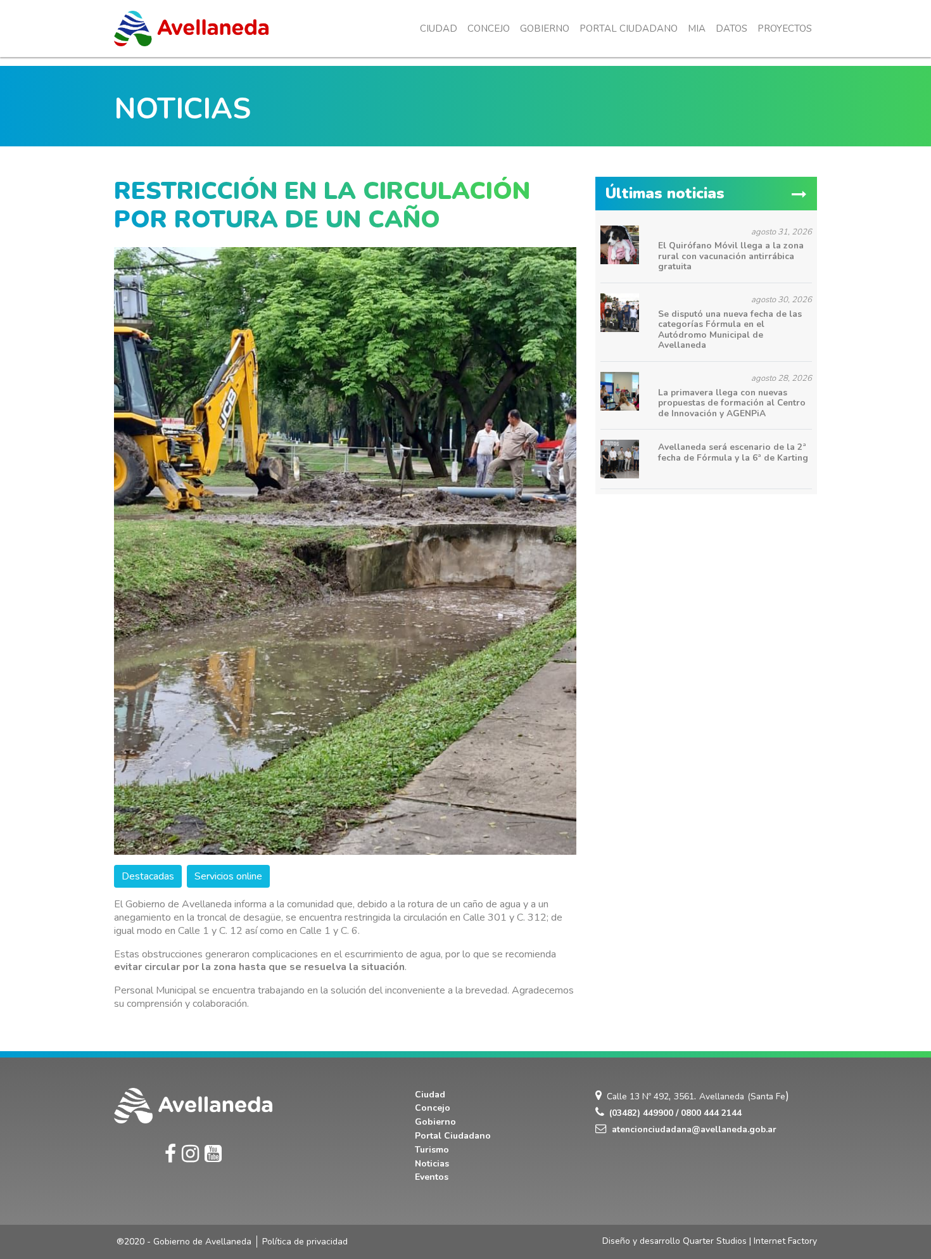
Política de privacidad (305, 1242)
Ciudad (438, 28)
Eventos (431, 1177)
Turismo (432, 1150)
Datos (731, 28)
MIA (697, 28)
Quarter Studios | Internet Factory (750, 1241)
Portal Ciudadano (629, 28)
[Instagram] (190, 1154)
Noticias (432, 1164)
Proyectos (784, 28)
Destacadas (148, 876)
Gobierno (544, 28)
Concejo (488, 28)
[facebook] (170, 1154)
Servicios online (228, 876)
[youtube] (213, 1154)
